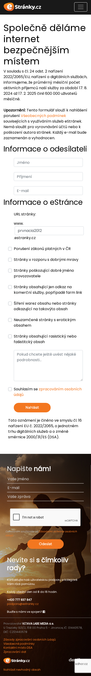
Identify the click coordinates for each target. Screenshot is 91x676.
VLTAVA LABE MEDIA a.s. (38, 623)
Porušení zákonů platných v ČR (42, 248)
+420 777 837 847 (19, 600)
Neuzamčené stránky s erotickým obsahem (45, 322)
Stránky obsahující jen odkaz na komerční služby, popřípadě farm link (48, 289)
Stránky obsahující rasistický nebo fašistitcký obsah (45, 339)
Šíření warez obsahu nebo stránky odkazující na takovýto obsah (45, 306)
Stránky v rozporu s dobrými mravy (46, 259)
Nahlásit (32, 407)
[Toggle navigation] (80, 7)
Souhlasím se (48, 391)
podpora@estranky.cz (22, 604)
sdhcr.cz (81, 664)
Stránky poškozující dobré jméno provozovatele (44, 273)
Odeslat (45, 544)
